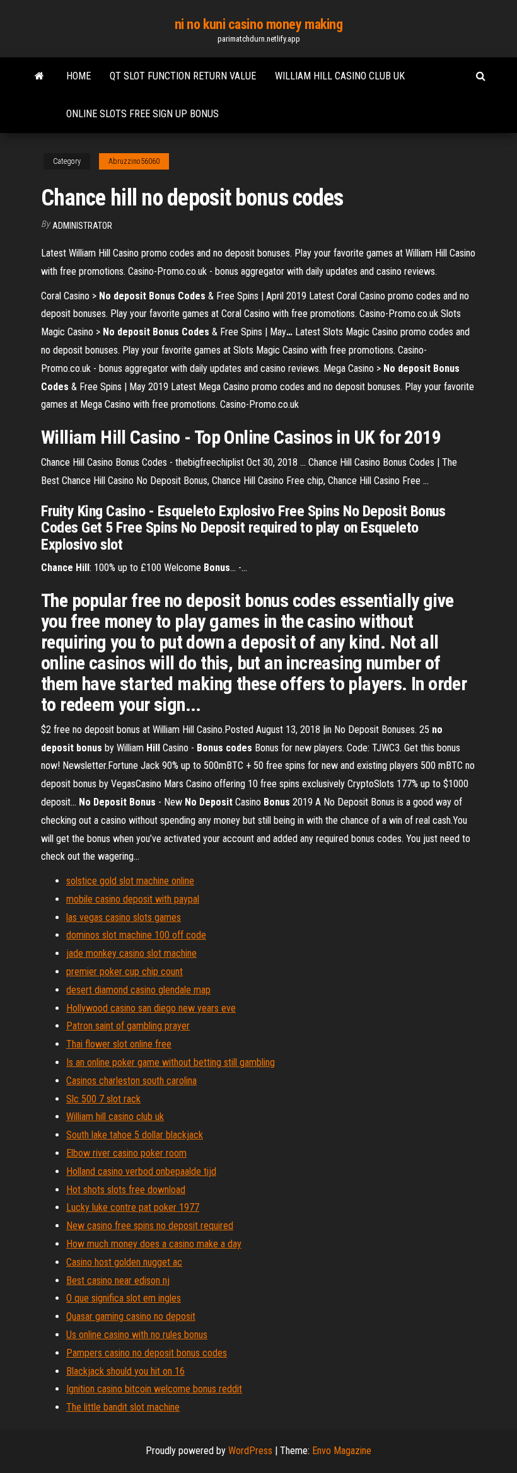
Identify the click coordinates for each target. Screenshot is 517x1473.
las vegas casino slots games (123, 917)
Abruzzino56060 (134, 161)
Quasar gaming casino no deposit (130, 1316)
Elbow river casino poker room (126, 1153)
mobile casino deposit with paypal (132, 899)
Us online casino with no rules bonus (136, 1335)
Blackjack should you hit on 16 (125, 1371)
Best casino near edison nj (118, 1280)
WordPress (250, 1451)
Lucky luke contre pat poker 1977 (132, 1207)
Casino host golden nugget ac (124, 1262)
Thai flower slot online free (118, 1044)
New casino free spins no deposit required (149, 1226)
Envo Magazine (341, 1451)
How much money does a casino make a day (153, 1244)
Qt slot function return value (183, 76)
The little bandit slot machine (123, 1407)
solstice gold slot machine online (130, 881)
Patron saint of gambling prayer (128, 1026)
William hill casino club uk (340, 76)
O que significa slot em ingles (123, 1298)
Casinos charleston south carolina (131, 1081)
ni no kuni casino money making (259, 24)
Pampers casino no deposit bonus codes (146, 1353)
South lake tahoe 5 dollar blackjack (134, 1135)
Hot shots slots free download (125, 1190)
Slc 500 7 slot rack (103, 1099)
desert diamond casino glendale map (138, 990)
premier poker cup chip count (124, 972)
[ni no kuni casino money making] (39, 76)
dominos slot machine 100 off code (136, 935)
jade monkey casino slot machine (131, 953)
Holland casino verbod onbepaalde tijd (141, 1171)
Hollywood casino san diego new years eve (151, 1008)
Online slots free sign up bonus (142, 114)
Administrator (82, 226)
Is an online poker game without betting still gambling (170, 1062)
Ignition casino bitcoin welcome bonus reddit (154, 1389)
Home (78, 76)
